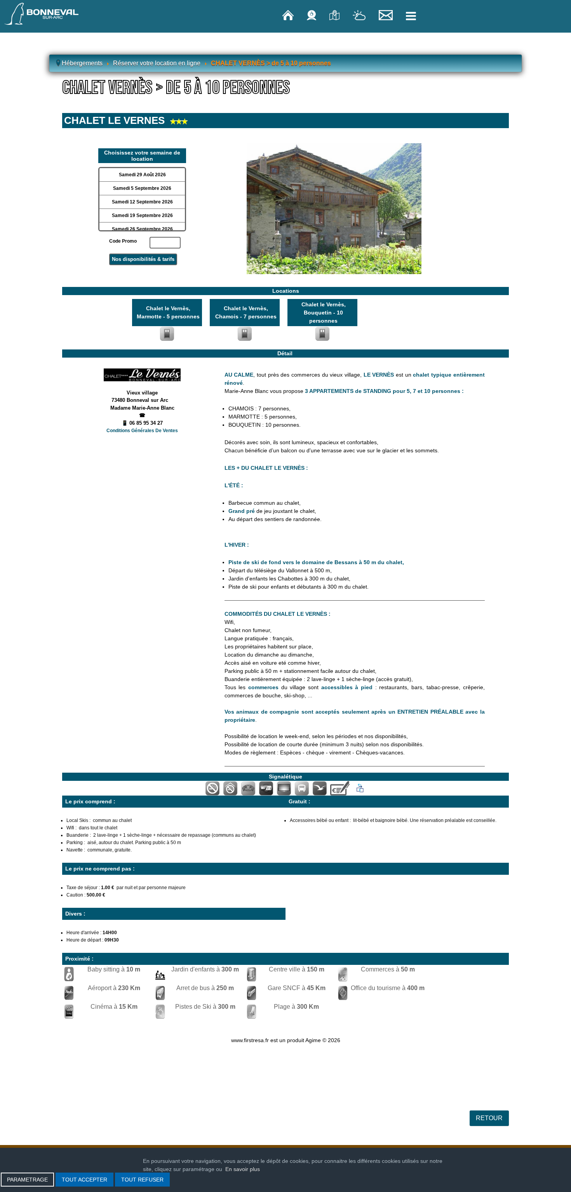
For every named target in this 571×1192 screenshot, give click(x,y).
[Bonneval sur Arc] (41, 13)
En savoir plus (242, 1169)
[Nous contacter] (386, 14)
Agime (313, 1040)
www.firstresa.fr (250, 1040)
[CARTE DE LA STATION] (335, 14)
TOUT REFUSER (142, 1179)
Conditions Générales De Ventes (142, 430)
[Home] (289, 14)
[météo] (360, 14)
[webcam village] (312, 14)
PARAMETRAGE (27, 1179)
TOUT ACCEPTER (84, 1179)
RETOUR (489, 1118)
